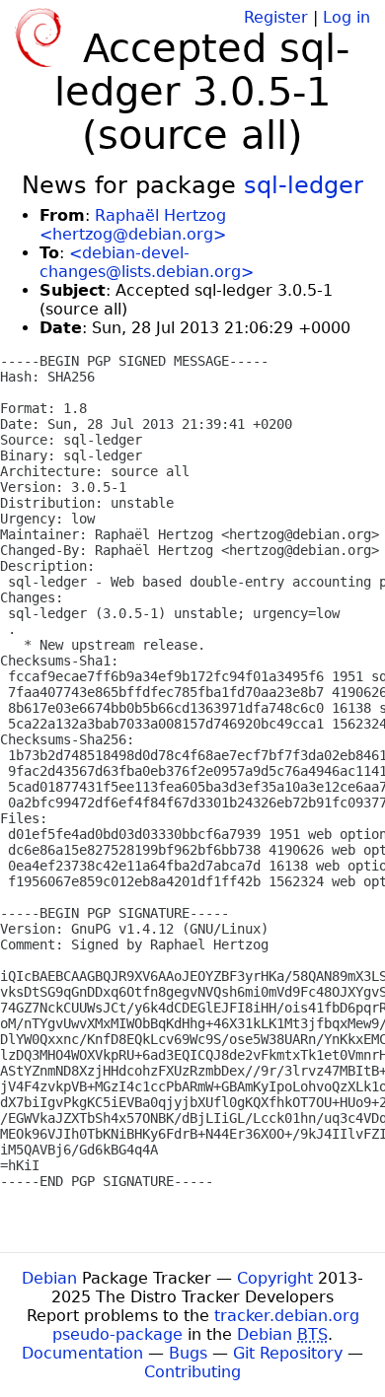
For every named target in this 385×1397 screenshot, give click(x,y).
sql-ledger (303, 185)
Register (276, 17)
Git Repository (288, 1353)
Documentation (82, 1353)
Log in (346, 17)
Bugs (188, 1353)
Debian (49, 1278)
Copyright (275, 1278)
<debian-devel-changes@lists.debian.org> (146, 262)
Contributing (192, 1371)
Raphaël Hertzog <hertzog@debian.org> (132, 225)
